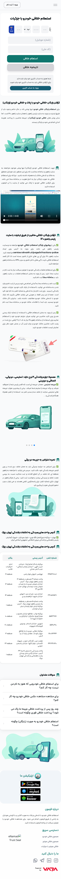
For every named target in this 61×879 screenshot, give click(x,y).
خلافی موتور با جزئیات (49, 846)
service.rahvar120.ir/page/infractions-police (35, 252)
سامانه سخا (48, 277)
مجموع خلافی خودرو (50, 836)
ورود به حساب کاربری (30, 88)
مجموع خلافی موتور (50, 841)
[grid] (30, 608)
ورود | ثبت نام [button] (12, 4)
